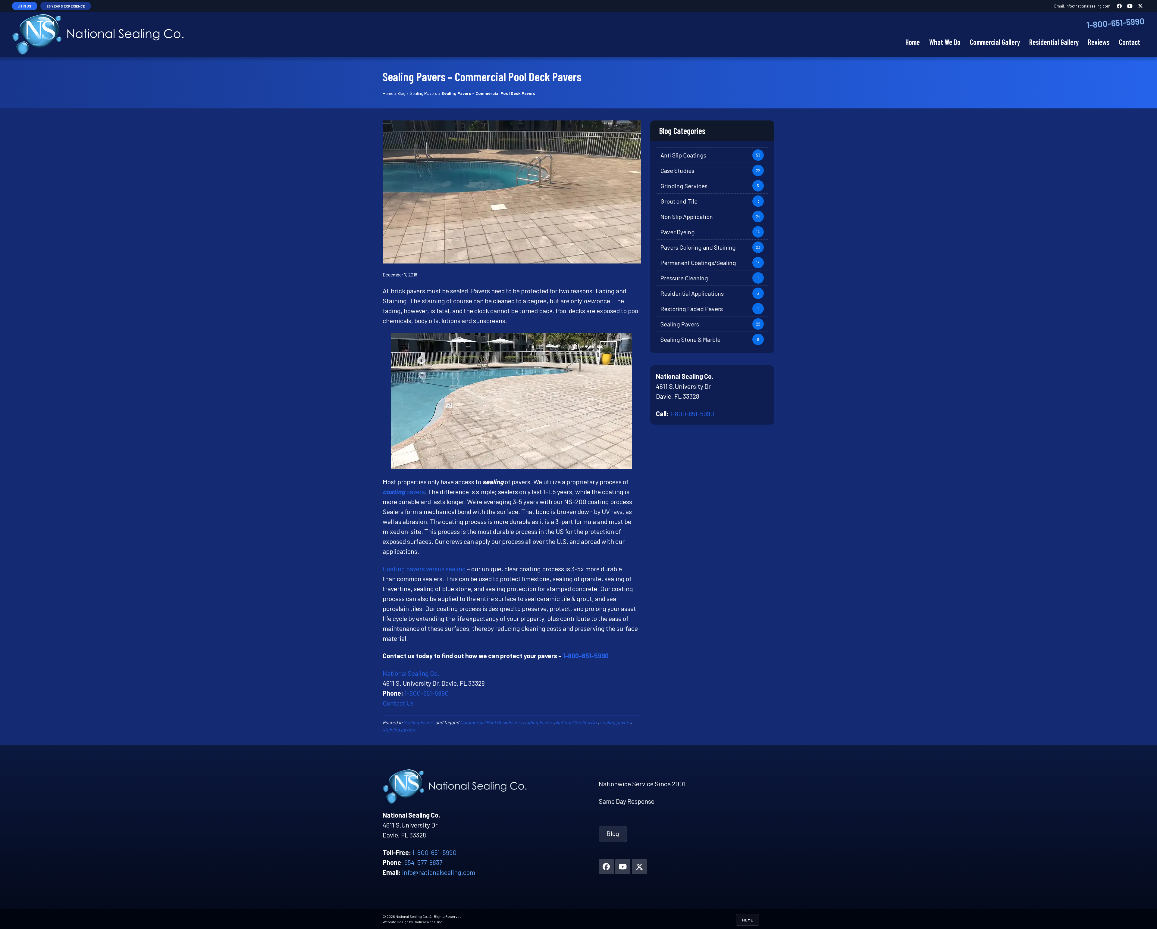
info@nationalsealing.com (1088, 6)
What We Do (945, 42)
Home (912, 42)
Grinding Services (683, 185)
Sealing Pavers (423, 93)
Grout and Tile (679, 201)
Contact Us (398, 703)
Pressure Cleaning (684, 278)
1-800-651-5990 (1115, 23)
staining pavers (399, 729)
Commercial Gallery (995, 42)
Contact (1129, 42)
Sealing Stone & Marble (690, 339)
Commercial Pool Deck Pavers (491, 722)
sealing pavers (615, 722)
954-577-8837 (423, 862)
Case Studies (677, 170)
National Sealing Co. (411, 673)
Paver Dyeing (677, 231)
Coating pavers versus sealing (424, 568)
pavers (404, 491)
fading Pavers (539, 722)
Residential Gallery (1054, 42)
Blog (401, 93)
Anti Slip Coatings (683, 155)
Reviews (1099, 42)
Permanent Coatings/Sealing (698, 262)
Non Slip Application (686, 216)
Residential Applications (692, 293)
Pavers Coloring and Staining (698, 247)
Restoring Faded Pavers (691, 308)
